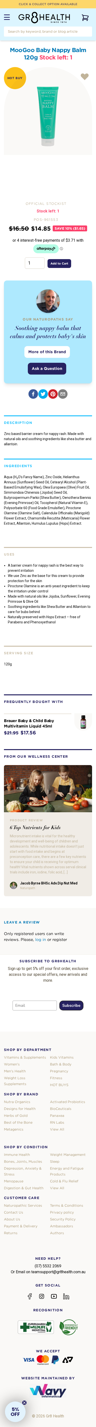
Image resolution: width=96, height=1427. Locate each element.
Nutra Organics (17, 1102)
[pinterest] (53, 394)
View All (57, 1129)
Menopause (13, 1181)
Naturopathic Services (23, 1205)
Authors (57, 1233)
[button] (15, 1411)
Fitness (56, 1078)
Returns (10, 1233)
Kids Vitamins (62, 1057)
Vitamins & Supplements (25, 1057)
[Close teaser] (24, 1402)
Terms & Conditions (66, 1205)
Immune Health (17, 1155)
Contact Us (13, 1212)
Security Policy (63, 1219)
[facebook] (33, 394)
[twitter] (43, 394)
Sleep (54, 1161)
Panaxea (57, 1116)
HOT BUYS (59, 1085)
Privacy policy (62, 1212)
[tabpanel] (48, 111)
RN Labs (57, 1122)
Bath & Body (60, 1064)
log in (40, 939)
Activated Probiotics (67, 1102)
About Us (12, 1219)
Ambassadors (61, 1226)
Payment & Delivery (20, 1226)
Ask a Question (47, 368)
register (59, 939)
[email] (63, 394)
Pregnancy (59, 1071)
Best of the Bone (18, 1122)
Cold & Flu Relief (64, 1181)
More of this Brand (47, 352)
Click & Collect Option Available (48, 4)
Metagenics (13, 1129)
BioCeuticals (60, 1109)
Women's (12, 1064)
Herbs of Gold (16, 1116)
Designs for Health (20, 1109)
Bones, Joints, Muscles (23, 1161)
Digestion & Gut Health (24, 1188)
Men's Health (15, 1071)
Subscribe (71, 1005)
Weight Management (68, 1155)
